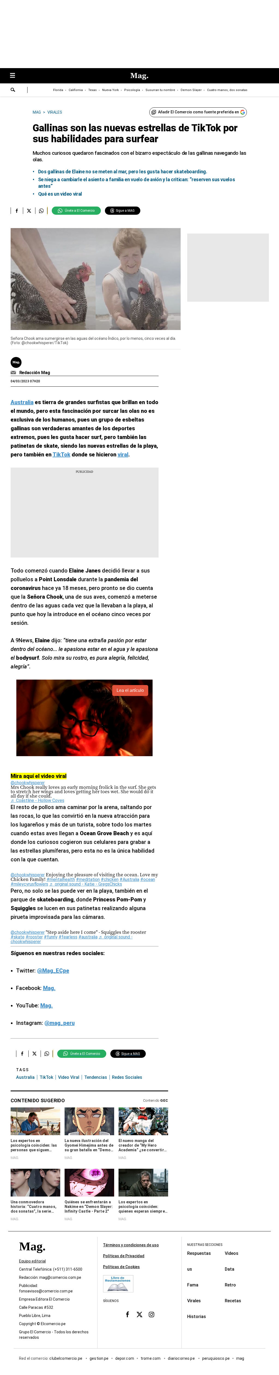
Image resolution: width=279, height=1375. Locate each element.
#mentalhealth (61, 879)
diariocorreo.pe (181, 1358)
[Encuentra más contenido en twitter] (29, 210)
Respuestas (199, 1253)
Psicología (132, 90)
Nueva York (110, 90)
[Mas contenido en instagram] (151, 1315)
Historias (196, 1316)
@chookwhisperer (28, 782)
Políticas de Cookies (121, 1267)
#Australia (129, 879)
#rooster (34, 937)
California (76, 90)
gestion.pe (99, 1358)
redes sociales (127, 1077)
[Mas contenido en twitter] (139, 1315)
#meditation (88, 879)
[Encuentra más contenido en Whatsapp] (41, 210)
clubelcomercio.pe (66, 1358)
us (189, 1269)
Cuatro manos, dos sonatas (227, 90)
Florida (58, 90)
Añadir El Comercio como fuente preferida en (198, 112)
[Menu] (15, 75)
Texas (92, 90)
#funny (50, 937)
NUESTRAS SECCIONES (204, 1245)
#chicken (110, 879)
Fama (192, 1285)
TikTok (46, 1077)
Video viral (68, 1077)
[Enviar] (13, 90)
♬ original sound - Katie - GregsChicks (85, 884)
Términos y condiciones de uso (131, 1245)
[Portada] (32, 1256)
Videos (231, 1253)
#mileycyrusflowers (29, 884)
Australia (25, 1077)
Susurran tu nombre (160, 90)
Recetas (233, 1300)
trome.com (151, 1358)
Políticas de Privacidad (123, 1256)
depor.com (124, 1358)
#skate (18, 937)
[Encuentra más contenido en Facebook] (17, 210)
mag (240, 1358)
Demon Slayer (191, 90)
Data (229, 1269)
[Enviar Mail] (14, 373)
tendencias (95, 1077)
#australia (88, 937)
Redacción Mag (34, 372)
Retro (230, 1285)
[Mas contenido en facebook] (128, 1315)
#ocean (147, 879)
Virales (194, 1300)
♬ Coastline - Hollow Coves (37, 800)
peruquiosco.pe (216, 1358)
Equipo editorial (32, 1261)
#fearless (68, 937)
